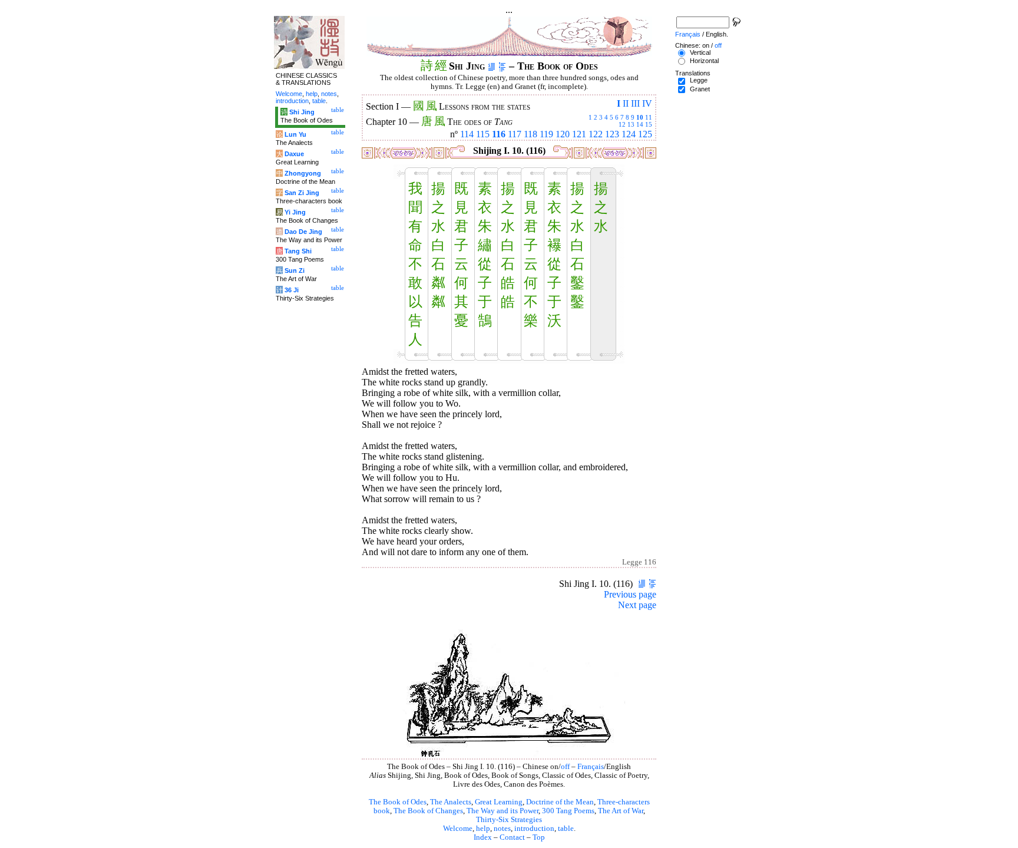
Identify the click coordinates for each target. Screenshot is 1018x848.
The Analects (450, 802)
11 (648, 117)
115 (483, 134)
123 (612, 134)
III (635, 103)
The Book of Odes (398, 802)
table (566, 828)
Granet (700, 89)
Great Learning (499, 802)
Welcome (457, 828)
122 (596, 134)
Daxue (294, 153)
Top (539, 837)
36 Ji (292, 289)
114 (467, 134)
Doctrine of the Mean (560, 802)
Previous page (630, 594)
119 (546, 134)
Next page (637, 605)
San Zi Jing (302, 192)
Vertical (700, 52)
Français (590, 767)
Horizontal (704, 60)
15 (648, 124)
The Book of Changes (428, 811)
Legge (699, 80)
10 (639, 117)
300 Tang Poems (568, 811)
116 (498, 134)
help (483, 828)
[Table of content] (502, 66)
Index (483, 837)
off (565, 767)
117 (514, 134)
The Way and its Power (502, 811)
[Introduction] (491, 66)
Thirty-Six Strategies (509, 820)
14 (639, 124)
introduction (534, 828)
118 (530, 134)
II (626, 103)
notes (502, 828)
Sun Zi (295, 270)
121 (579, 134)
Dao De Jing (303, 231)
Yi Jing (295, 212)
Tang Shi (298, 251)
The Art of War (620, 811)
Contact (512, 837)
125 (645, 134)
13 (630, 124)
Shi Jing (302, 112)
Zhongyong (303, 173)
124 (629, 134)
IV (647, 103)
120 (563, 134)
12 (622, 124)
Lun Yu (295, 134)
